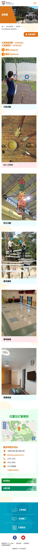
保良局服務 (9, 26)
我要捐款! (32, 34)
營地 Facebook (11, 54)
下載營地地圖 (10, 470)
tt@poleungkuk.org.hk (15, 455)
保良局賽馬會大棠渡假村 (9, 29)
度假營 (18, 26)
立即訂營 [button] (6, 488)
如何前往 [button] (6, 481)
